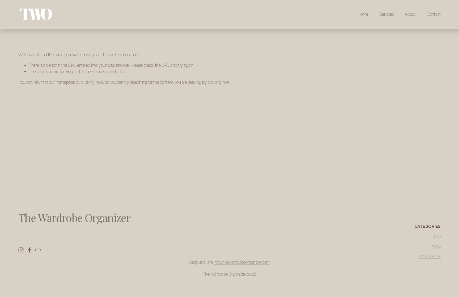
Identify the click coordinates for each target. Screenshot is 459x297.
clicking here (92, 82)
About (410, 14)
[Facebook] (29, 250)
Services (386, 14)
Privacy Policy (430, 256)
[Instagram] (21, 250)
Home (363, 14)
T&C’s (436, 246)
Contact (434, 14)
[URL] (38, 250)
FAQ (437, 237)
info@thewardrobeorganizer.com (242, 262)
